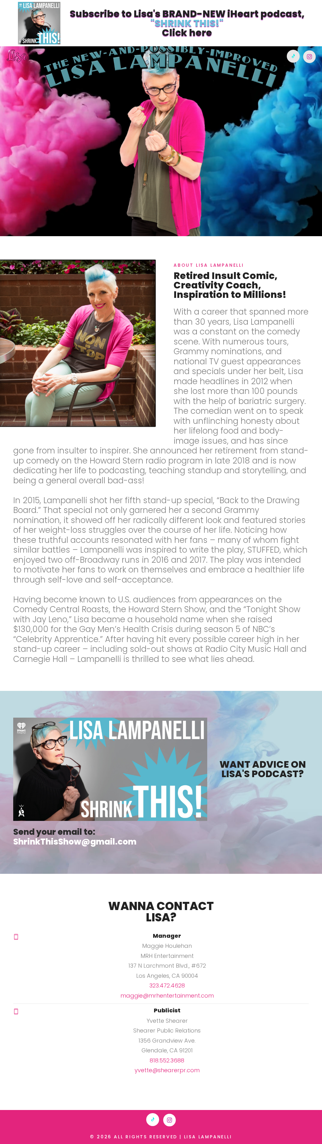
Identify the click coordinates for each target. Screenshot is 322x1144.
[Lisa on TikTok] (293, 56)
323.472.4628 (167, 985)
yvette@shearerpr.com (167, 1070)
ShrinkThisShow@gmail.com (74, 841)
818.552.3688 (167, 1060)
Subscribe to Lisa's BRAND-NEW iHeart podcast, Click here (187, 23)
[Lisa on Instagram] (309, 56)
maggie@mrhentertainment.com (167, 995)
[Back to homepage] (17, 55)
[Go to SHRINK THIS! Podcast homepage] (44, 23)
